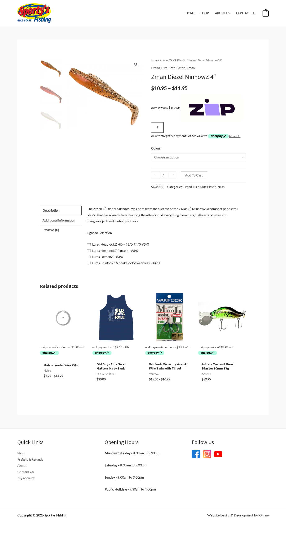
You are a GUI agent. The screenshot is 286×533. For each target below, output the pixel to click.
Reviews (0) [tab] (51, 230)
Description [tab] (51, 210)
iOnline (263, 515)
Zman (191, 68)
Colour (156, 148)
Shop (205, 13)
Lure (165, 60)
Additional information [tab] (59, 220)
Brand (155, 68)
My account (26, 478)
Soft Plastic (178, 60)
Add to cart (194, 175)
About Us (222, 13)
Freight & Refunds (30, 459)
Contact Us (245, 13)
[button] (136, 64)
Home (190, 13)
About (22, 465)
